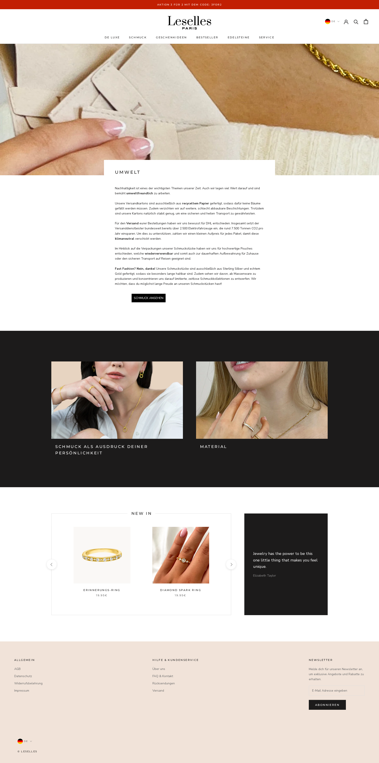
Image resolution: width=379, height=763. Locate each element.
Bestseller (207, 37)
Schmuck (138, 37)
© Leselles (27, 751)
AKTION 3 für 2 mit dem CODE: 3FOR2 (189, 4)
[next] (231, 564)
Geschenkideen (171, 37)
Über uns (158, 669)
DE (333, 21)
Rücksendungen (163, 683)
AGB (17, 669)
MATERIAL (213, 446)
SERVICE (267, 37)
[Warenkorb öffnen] (366, 21)
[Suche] (356, 21)
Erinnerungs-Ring (101, 590)
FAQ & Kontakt (162, 676)
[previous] (51, 564)
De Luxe (112, 37)
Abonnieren (327, 704)
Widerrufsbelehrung (28, 683)
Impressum (21, 691)
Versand (158, 691)
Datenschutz (23, 676)
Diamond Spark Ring (180, 590)
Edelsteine (239, 37)
